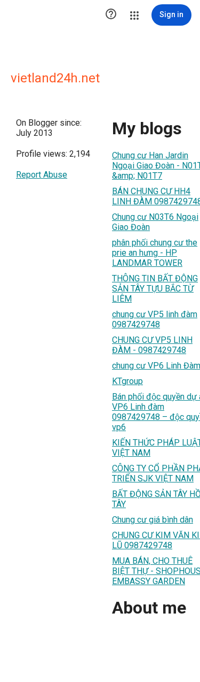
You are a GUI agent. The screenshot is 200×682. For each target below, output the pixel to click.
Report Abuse (41, 175)
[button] (111, 15)
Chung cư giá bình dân (152, 520)
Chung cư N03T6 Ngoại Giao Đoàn (155, 222)
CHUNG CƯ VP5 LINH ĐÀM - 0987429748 (152, 345)
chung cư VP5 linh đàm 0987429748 (154, 319)
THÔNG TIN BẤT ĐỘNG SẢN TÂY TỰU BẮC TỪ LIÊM (155, 288)
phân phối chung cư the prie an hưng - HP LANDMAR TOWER (154, 252)
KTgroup (127, 381)
